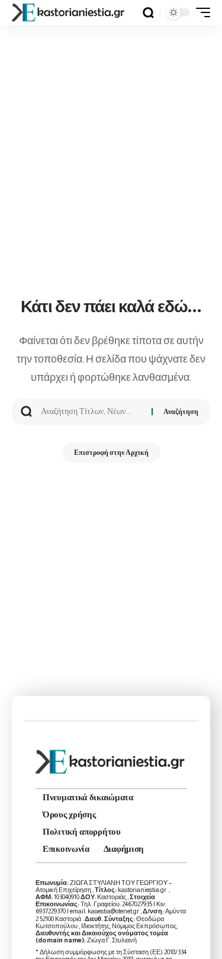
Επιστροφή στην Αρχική (111, 452)
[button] (148, 12)
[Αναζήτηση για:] (92, 412)
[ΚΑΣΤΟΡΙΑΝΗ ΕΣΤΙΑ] (69, 12)
